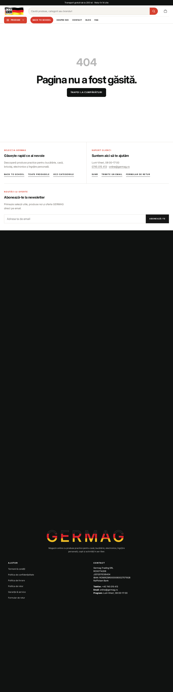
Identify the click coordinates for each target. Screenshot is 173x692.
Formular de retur (138, 174)
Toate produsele (39, 174)
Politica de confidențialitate (21, 574)
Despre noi (63, 20)
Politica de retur (15, 586)
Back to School (42, 20)
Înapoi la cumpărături (86, 92)
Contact (77, 20)
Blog (88, 20)
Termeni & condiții (16, 569)
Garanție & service (17, 592)
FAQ (96, 20)
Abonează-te (157, 219)
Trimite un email (112, 174)
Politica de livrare (16, 580)
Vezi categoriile (63, 174)
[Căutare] (154, 11)
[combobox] (89, 11)
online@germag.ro (119, 166)
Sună (95, 174)
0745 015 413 (99, 166)
